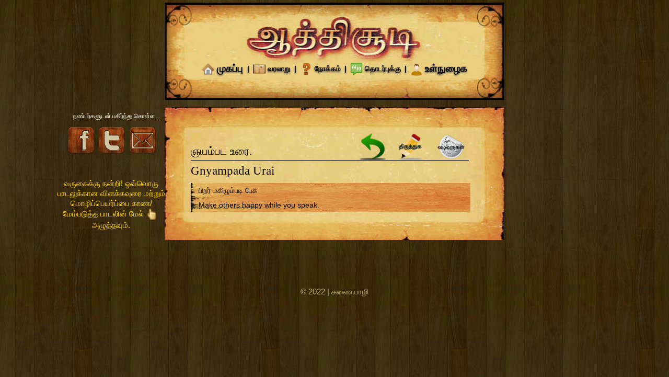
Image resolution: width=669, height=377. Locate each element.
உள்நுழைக (446, 68)
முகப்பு (230, 68)
